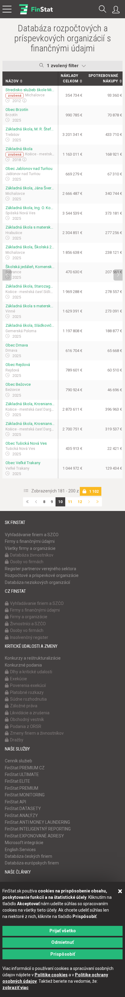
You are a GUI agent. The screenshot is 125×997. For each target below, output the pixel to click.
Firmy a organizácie (28, 616)
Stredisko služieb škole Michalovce (30, 90)
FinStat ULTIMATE (22, 774)
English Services (20, 849)
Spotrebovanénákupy (103, 78)
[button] (102, 9)
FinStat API (15, 801)
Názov (12, 81)
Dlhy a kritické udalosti (31, 671)
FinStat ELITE (17, 781)
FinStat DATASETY (23, 808)
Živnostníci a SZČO (28, 623)
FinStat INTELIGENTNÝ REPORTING (38, 828)
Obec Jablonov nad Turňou (28, 168)
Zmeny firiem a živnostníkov (37, 733)
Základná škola (18, 149)
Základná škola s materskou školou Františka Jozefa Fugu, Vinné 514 (30, 306)
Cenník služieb (18, 760)
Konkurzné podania (23, 665)
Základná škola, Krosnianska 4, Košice (30, 423)
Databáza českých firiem (28, 856)
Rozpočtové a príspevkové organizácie (42, 575)
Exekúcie (18, 678)
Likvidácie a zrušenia (29, 712)
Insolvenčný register (29, 637)
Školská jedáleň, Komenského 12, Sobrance (30, 266)
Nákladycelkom (69, 78)
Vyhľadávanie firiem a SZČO (32, 534)
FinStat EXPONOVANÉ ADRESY (34, 835)
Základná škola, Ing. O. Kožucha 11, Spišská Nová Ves (30, 207)
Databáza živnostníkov (31, 555)
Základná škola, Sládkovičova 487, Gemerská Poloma (30, 325)
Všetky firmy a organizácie (30, 548)
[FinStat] (36, 13)
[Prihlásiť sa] (117, 10)
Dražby (16, 739)
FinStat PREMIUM (21, 788)
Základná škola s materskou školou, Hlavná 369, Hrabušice (30, 227)
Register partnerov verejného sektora (40, 568)
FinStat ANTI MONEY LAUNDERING (37, 822)
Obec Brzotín (16, 109)
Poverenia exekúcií (28, 685)
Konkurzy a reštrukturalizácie (33, 658)
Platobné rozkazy (27, 692)
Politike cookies (51, 974)
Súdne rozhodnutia (28, 699)
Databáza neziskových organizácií (37, 582)
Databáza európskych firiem (32, 863)
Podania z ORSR (25, 726)
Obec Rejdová (17, 364)
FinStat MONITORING (25, 794)
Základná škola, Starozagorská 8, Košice (30, 286)
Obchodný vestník (27, 719)
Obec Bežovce (18, 384)
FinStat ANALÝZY (21, 815)
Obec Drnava (16, 345)
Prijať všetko (62, 930)
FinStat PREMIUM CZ (25, 767)
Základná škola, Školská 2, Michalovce (30, 247)
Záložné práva (23, 705)
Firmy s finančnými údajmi (30, 541)
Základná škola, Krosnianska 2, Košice (30, 404)
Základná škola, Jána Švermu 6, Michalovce (30, 188)
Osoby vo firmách (26, 561)
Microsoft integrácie (24, 842)
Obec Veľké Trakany (22, 463)
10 (60, 501)
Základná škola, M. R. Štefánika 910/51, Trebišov (30, 129)
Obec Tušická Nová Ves (26, 443)
